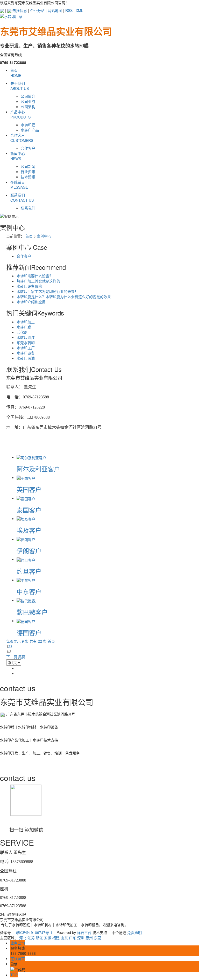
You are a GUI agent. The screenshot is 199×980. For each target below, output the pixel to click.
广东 (72, 937)
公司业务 (28, 101)
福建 (56, 937)
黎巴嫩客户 (32, 611)
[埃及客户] (26, 518)
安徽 (47, 937)
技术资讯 (28, 176)
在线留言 (19, 184)
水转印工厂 (26, 347)
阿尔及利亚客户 (38, 468)
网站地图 (55, 10)
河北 (22, 937)
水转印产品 (30, 130)
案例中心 (44, 236)
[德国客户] (26, 620)
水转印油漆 (26, 337)
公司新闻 (28, 166)
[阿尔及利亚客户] (31, 457)
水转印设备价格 (29, 286)
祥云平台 (84, 932)
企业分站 (37, 10)
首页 (15, 73)
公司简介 (28, 96)
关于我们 (19, 86)
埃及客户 (29, 530)
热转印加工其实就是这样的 (38, 281)
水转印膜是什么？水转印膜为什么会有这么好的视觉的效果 (64, 296)
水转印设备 (26, 353)
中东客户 (29, 591)
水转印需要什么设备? (34, 275)
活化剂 (22, 332)
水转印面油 (26, 358)
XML (79, 10)
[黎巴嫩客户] (28, 600)
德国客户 (29, 632)
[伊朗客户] (26, 539)
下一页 (11, 656)
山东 (64, 937)
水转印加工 (26, 321)
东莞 (97, 937)
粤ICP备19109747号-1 (34, 932)
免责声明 (134, 932)
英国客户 (29, 489)
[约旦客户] (26, 559)
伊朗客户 (29, 550)
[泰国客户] (26, 498)
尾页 (21, 656)
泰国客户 (29, 509)
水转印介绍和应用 (31, 301)
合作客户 (21, 138)
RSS (69, 10)
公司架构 (28, 106)
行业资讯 (28, 171)
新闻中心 (17, 156)
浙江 (39, 937)
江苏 (31, 937)
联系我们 (22, 197)
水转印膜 (28, 124)
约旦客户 (29, 571)
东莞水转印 (26, 342)
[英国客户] (26, 477)
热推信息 (19, 10)
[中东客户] (26, 579)
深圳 (80, 937)
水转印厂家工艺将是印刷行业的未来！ (47, 291)
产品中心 (20, 114)
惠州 (89, 937)
